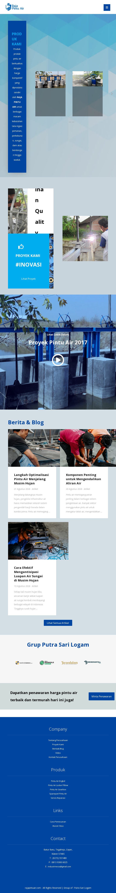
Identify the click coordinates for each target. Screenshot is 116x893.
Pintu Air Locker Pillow (58, 785)
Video (58, 753)
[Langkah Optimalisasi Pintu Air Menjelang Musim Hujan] (38, 448)
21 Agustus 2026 (22, 489)
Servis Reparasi (58, 798)
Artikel (35, 489)
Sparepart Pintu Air (58, 793)
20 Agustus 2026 (74, 489)
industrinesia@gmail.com (59, 866)
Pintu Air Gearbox (58, 789)
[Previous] (31, 94)
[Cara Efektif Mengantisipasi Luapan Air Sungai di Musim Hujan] (38, 541)
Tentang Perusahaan (58, 740)
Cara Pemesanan (58, 821)
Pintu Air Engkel (58, 781)
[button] (107, 7)
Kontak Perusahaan (58, 757)
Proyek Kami (58, 744)
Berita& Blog (58, 748)
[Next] (112, 94)
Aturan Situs (58, 826)
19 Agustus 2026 (22, 586)
